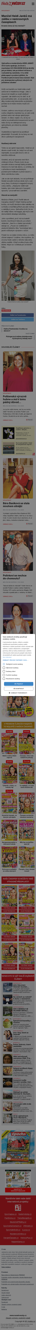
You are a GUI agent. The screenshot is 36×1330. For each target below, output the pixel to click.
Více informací (7, 657)
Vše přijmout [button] (18, 684)
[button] (18, 660)
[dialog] (18, 665)
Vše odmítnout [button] (18, 688)
